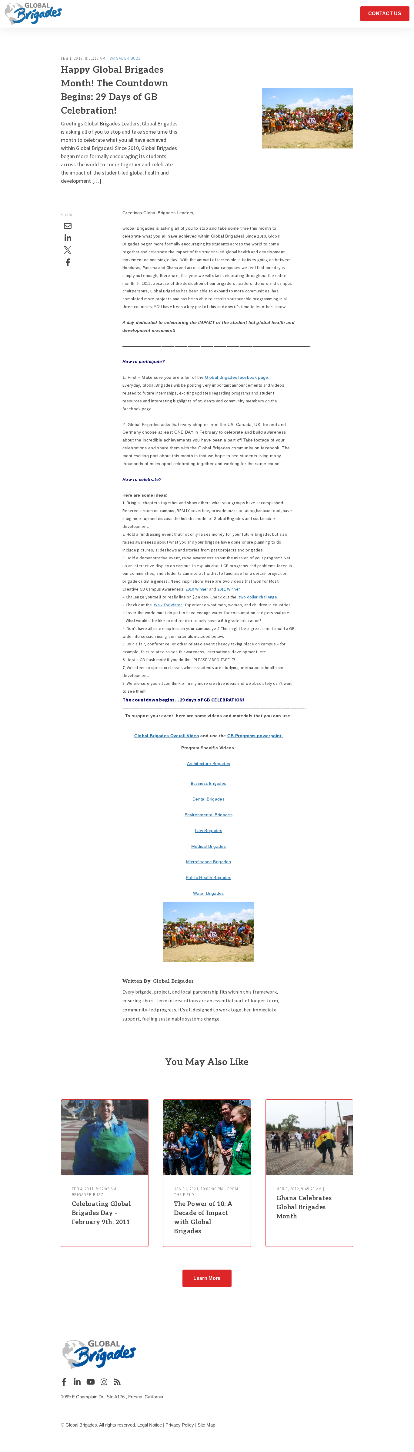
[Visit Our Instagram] (104, 1382)
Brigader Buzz (125, 58)
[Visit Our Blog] (117, 1382)
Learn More (206, 1278)
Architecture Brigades (208, 763)
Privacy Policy (179, 1424)
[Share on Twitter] (68, 250)
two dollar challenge (258, 597)
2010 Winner (197, 589)
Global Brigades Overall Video (166, 735)
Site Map (206, 1424)
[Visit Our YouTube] (91, 1382)
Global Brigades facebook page (236, 377)
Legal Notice (149, 1424)
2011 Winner (228, 589)
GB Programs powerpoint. (255, 735)
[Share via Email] (68, 226)
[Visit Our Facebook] (64, 1382)
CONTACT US (384, 13)
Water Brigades (208, 893)
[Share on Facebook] (68, 262)
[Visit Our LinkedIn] (77, 1382)
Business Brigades (208, 783)
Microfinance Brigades (208, 861)
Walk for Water (168, 605)
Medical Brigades (208, 846)
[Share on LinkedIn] (68, 238)
